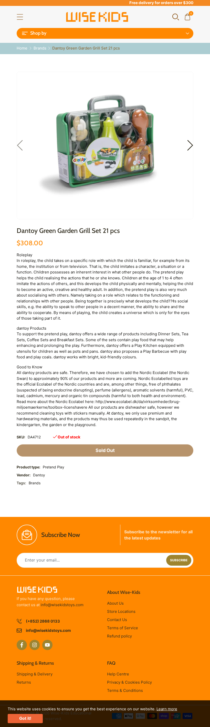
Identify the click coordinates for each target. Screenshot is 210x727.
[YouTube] (47, 645)
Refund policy (119, 636)
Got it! (25, 718)
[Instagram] (34, 645)
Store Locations (121, 611)
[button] (175, 16)
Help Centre (118, 674)
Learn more (166, 708)
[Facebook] (22, 645)
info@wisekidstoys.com (62, 604)
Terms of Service (122, 627)
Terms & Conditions (125, 690)
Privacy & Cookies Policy (129, 682)
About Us (115, 603)
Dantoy (39, 475)
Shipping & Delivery (34, 674)
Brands (34, 483)
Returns (24, 682)
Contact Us (117, 619)
